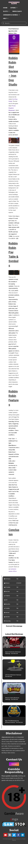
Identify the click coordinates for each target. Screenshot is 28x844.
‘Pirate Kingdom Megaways (12, 108)
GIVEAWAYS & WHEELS (10, 15)
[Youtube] (5, 835)
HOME (5, 8)
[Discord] (10, 835)
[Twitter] (14, 835)
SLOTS (5, 11)
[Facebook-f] (18, 835)
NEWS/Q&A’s (17, 11)
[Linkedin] (22, 835)
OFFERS (13, 8)
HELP (5, 18)
